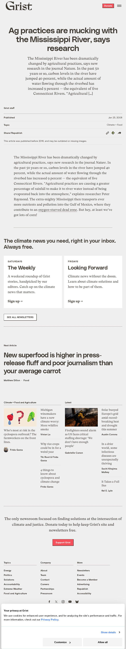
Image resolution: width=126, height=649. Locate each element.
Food (26, 380)
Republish (82, 588)
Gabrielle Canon (74, 452)
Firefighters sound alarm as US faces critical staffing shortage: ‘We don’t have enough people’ (80, 438)
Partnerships (47, 588)
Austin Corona (109, 434)
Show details (108, 632)
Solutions (9, 579)
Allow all (103, 642)
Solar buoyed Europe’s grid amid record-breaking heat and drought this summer (110, 419)
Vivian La (45, 434)
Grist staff (9, 108)
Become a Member (87, 579)
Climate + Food (114, 124)
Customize (60, 642)
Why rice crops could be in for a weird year (51, 447)
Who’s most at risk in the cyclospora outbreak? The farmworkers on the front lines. (20, 436)
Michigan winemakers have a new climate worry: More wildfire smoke (50, 419)
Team (43, 575)
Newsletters (83, 570)
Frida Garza (16, 449)
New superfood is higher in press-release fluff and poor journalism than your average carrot (58, 363)
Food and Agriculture (15, 593)
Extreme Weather (13, 588)
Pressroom (46, 593)
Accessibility (84, 593)
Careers (45, 584)
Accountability (12, 584)
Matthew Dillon (12, 380)
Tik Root (45, 457)
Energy (7, 570)
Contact (45, 579)
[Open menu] (119, 6)
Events (80, 575)
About (44, 570)
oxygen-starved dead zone (57, 210)
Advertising (83, 584)
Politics (8, 575)
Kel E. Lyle (107, 490)
